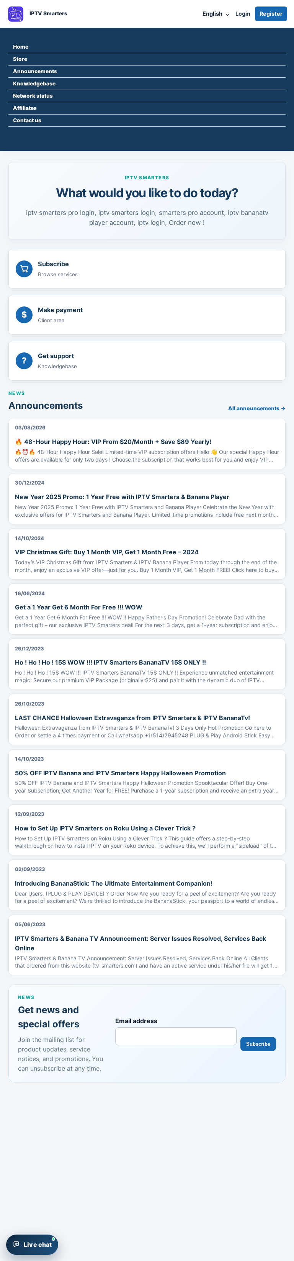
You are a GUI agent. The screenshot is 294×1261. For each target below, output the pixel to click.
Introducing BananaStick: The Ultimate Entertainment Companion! (113, 883)
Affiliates (25, 108)
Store (20, 59)
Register (271, 13)
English (216, 13)
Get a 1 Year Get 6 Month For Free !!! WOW (78, 607)
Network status (33, 96)
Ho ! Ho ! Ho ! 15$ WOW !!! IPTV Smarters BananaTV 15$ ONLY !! (110, 662)
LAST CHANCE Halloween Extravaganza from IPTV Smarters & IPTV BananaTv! (132, 718)
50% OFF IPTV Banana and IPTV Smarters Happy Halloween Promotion (120, 773)
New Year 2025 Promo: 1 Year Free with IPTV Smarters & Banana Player (122, 497)
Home (20, 47)
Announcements (35, 71)
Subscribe (258, 1044)
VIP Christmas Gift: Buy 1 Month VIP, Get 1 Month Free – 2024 (107, 552)
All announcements (257, 408)
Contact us (27, 120)
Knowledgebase (34, 83)
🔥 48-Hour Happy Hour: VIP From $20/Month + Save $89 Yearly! (113, 441)
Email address (136, 1021)
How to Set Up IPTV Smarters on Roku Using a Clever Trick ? (105, 828)
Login (242, 13)
